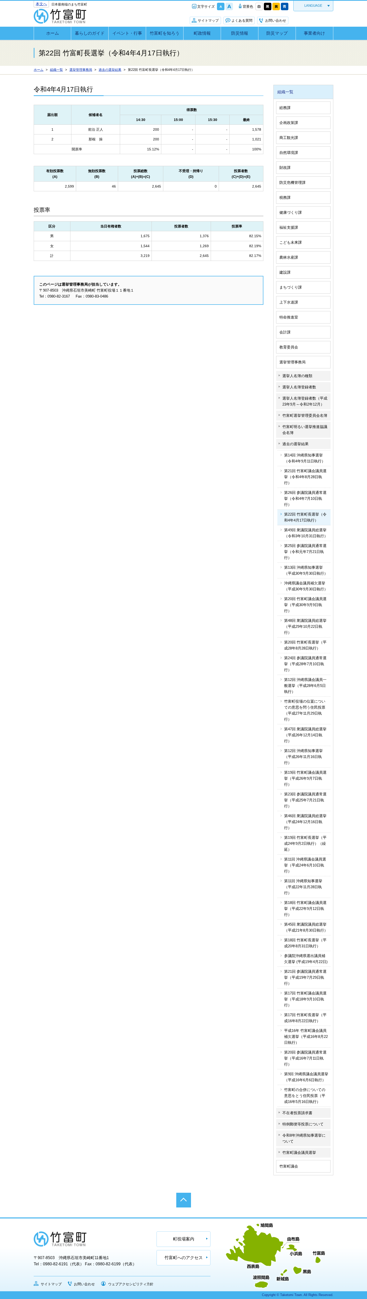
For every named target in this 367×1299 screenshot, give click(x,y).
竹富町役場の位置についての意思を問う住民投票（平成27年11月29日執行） (304, 710)
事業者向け (314, 33)
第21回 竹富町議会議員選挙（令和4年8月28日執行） (305, 477)
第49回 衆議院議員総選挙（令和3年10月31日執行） (306, 533)
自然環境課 (288, 152)
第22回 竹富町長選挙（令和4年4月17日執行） (305, 517)
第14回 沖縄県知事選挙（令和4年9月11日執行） (304, 458)
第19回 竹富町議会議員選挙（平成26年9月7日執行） (305, 778)
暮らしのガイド (90, 33)
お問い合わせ (275, 20)
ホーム (52, 33)
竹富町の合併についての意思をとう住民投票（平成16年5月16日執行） (304, 1095)
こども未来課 (290, 242)
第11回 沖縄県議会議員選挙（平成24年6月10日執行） (305, 865)
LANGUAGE (313, 5)
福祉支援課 (288, 227)
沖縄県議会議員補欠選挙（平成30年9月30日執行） (306, 586)
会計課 (285, 332)
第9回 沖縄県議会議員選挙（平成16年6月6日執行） (306, 1077)
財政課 (285, 167)
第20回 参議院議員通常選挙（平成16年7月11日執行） (305, 1058)
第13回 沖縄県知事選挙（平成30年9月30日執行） (306, 570)
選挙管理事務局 (292, 362)
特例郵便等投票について (303, 1124)
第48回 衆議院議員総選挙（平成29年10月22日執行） (305, 626)
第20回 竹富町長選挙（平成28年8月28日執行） (305, 645)
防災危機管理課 (292, 182)
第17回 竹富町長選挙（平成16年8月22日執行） (305, 1018)
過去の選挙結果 (295, 444)
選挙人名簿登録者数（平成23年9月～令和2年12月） (304, 401)
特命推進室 (288, 317)
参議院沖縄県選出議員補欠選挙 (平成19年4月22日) (306, 959)
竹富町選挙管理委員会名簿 (304, 415)
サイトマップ (208, 20)
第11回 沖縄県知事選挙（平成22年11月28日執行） (303, 887)
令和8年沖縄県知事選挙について (304, 1138)
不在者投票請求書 (297, 1113)
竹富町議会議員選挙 (299, 1152)
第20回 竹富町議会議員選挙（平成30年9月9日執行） (305, 605)
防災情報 (239, 33)
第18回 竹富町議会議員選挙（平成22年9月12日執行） (305, 908)
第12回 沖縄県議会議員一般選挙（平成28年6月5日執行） (305, 685)
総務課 (285, 108)
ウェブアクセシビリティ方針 (131, 1284)
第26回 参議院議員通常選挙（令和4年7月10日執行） (305, 498)
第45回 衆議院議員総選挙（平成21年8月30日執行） (306, 927)
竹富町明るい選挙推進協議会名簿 (304, 430)
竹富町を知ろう (165, 33)
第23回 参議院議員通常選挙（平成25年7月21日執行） (305, 800)
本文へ (41, 4)
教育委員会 (288, 347)
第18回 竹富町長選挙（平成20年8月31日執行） (305, 943)
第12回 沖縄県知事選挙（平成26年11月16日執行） (303, 757)
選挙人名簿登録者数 (299, 387)
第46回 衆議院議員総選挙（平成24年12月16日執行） (305, 822)
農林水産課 (288, 257)
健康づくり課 (290, 212)
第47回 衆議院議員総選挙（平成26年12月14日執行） (305, 735)
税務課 (285, 197)
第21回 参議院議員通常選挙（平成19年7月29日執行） (305, 977)
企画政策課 (288, 122)
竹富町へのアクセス (184, 1257)
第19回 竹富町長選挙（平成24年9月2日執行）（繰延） (305, 843)
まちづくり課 (290, 287)
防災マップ (277, 33)
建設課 (285, 272)
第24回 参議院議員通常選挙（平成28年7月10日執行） (305, 664)
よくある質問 (241, 20)
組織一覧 (285, 92)
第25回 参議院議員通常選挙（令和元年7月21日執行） (305, 551)
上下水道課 (288, 302)
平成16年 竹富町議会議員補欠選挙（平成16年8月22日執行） (306, 1036)
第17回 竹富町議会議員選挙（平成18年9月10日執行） (305, 999)
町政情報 (202, 33)
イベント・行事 (127, 33)
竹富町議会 (288, 1166)
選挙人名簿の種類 (297, 376)
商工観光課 (288, 137)
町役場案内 (183, 1239)
